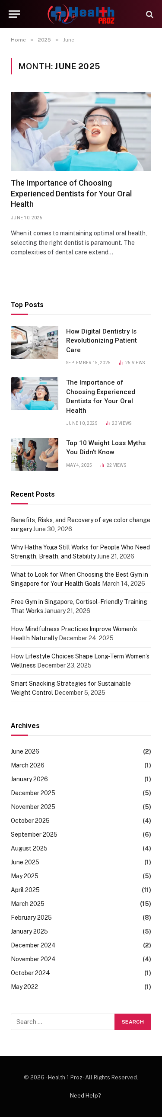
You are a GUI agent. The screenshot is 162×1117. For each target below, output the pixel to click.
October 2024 (30, 972)
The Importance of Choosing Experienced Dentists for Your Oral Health (71, 193)
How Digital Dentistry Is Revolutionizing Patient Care (101, 340)
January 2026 (29, 779)
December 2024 (33, 945)
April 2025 (25, 889)
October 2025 (30, 820)
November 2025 (33, 806)
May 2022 (24, 986)
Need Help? (85, 1095)
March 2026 (27, 765)
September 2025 (34, 834)
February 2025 (31, 917)
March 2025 (27, 903)
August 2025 (29, 848)
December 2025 (33, 793)
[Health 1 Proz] (81, 14)
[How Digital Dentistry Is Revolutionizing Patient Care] (34, 342)
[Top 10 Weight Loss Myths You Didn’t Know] (34, 454)
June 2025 (25, 862)
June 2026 (25, 751)
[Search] (148, 14)
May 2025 (24, 876)
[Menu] (14, 14)
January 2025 (29, 931)
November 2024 (33, 959)
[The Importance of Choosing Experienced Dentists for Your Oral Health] (81, 131)
